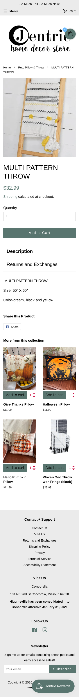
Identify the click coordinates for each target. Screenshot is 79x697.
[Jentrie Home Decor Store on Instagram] (44, 630)
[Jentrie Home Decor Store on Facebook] (34, 630)
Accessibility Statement (39, 565)
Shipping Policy (39, 546)
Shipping (10, 196)
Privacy (39, 552)
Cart (72, 11)
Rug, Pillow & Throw (31, 67)
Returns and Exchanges (32, 264)
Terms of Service (39, 559)
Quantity (10, 208)
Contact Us (39, 528)
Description (20, 251)
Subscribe (62, 669)
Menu (13, 11)
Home (7, 67)
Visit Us (39, 534)
